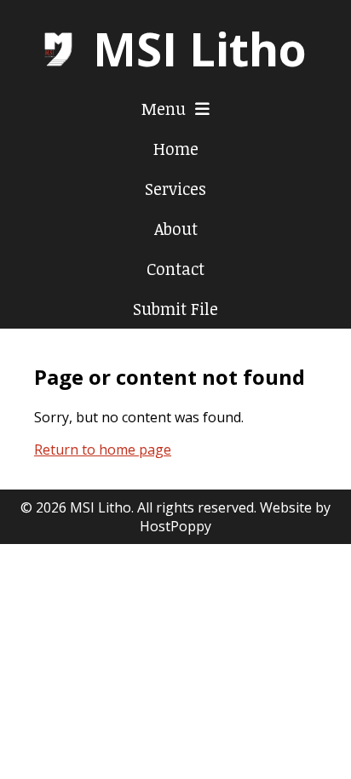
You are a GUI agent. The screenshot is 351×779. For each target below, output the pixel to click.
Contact (175, 268)
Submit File (175, 308)
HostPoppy (175, 526)
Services (175, 188)
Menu (165, 108)
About (176, 228)
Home (176, 148)
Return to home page (102, 449)
